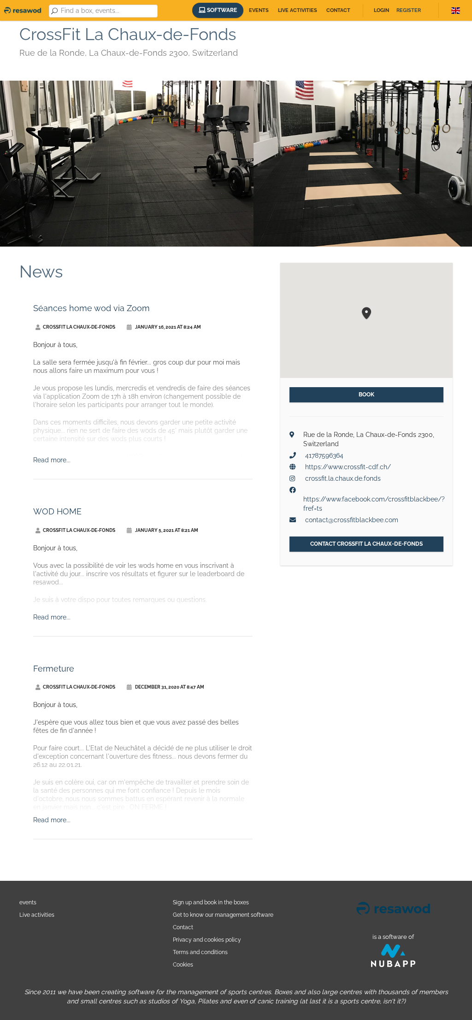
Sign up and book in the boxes (211, 902)
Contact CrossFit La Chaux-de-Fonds (366, 544)
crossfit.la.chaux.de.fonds (343, 478)
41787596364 (324, 455)
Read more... (52, 460)
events (27, 902)
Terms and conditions (200, 952)
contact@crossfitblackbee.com (351, 520)
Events (259, 10)
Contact (338, 10)
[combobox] (107, 11)
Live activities (297, 10)
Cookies (183, 964)
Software (221, 10)
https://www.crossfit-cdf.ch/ (348, 467)
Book (366, 394)
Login (381, 10)
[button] (366, 313)
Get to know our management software (223, 914)
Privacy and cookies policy (207, 939)
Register (408, 10)
